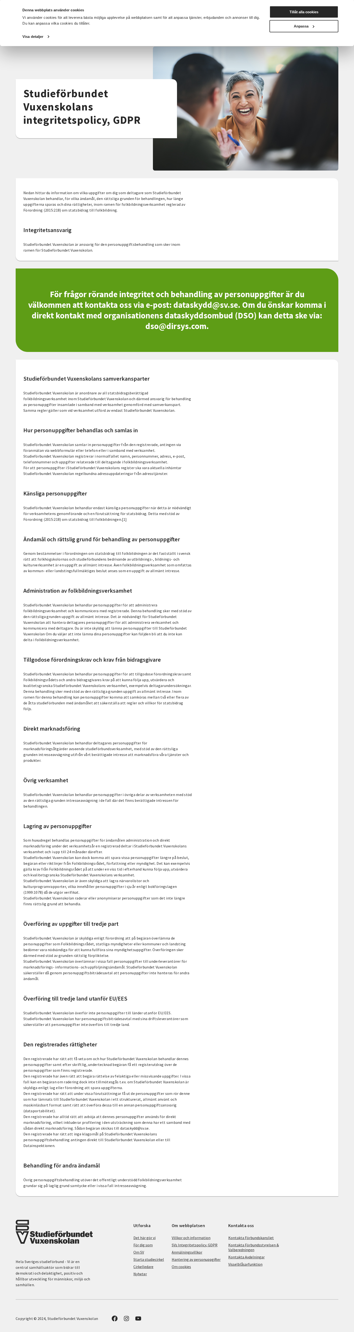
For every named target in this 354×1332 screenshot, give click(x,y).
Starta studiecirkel (148, 1259)
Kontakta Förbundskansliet (251, 1237)
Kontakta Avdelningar (246, 1257)
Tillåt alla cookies (303, 12)
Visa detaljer (32, 36)
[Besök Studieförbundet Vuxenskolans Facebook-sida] (115, 1320)
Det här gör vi (144, 1237)
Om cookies (181, 1266)
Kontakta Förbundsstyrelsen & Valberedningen (253, 1247)
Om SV (138, 1252)
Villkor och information (191, 1237)
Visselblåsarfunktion (245, 1264)
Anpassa (301, 26)
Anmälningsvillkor (187, 1252)
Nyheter (140, 1273)
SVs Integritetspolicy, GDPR (194, 1245)
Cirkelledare (143, 1266)
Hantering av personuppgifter (196, 1259)
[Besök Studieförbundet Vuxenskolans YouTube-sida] (138, 1320)
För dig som (143, 1245)
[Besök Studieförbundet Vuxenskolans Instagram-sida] (126, 1320)
